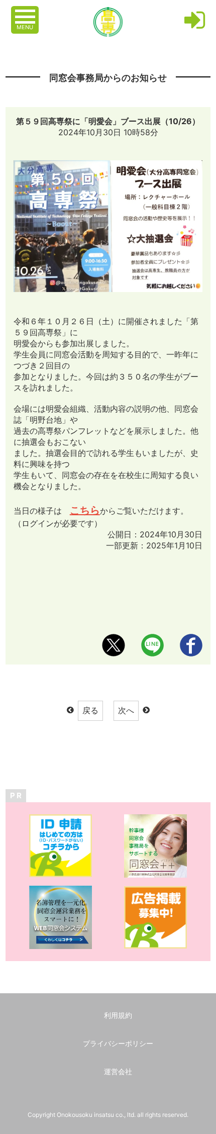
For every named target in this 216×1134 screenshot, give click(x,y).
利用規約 (118, 1015)
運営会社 (118, 1071)
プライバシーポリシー (118, 1043)
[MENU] (26, 11)
